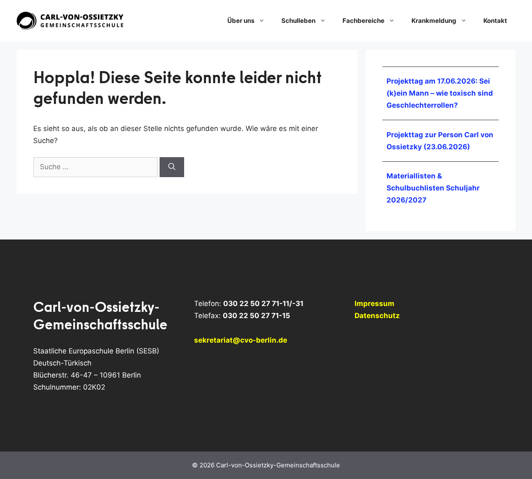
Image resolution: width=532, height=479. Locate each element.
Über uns (240, 21)
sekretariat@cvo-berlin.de (240, 340)
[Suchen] (172, 167)
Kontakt (495, 21)
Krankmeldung (433, 21)
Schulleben (298, 21)
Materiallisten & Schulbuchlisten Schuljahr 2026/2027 (433, 188)
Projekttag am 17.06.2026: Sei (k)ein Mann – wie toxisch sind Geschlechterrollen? (440, 93)
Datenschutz (377, 315)
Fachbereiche (363, 21)
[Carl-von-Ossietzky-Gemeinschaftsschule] (71, 20)
